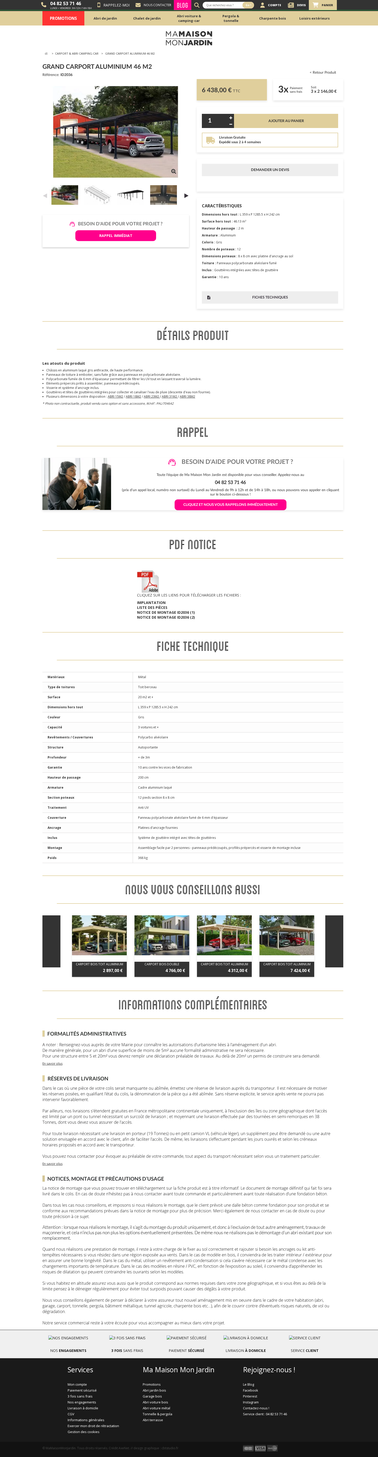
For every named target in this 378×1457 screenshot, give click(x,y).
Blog (182, 5)
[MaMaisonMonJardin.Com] (189, 38)
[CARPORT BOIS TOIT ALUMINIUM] (99, 935)
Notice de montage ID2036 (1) (166, 612)
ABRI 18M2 (133, 396)
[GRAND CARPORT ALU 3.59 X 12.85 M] (65, 195)
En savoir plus (52, 1063)
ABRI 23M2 (152, 396)
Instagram (251, 1402)
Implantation (151, 602)
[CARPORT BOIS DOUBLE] (161, 935)
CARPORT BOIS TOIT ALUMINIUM (99, 964)
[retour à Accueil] (46, 53)
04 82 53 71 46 (65, 3)
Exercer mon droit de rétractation (93, 1426)
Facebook (250, 1390)
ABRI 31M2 (170, 396)
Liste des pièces (152, 607)
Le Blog (248, 1384)
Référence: (50, 75)
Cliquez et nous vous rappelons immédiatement (230, 505)
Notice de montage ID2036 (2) (166, 617)
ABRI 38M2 (187, 396)
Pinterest (250, 1396)
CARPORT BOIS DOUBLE (162, 964)
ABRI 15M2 (115, 396)
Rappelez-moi (116, 5)
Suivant (186, 195)
